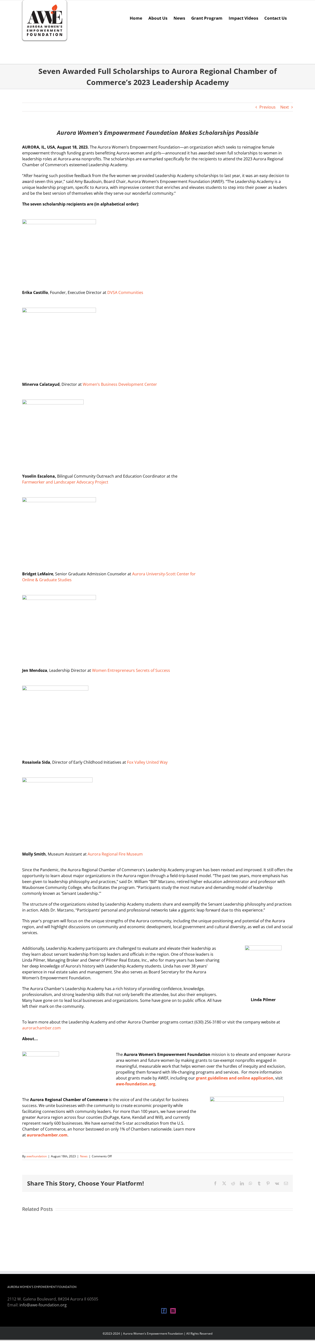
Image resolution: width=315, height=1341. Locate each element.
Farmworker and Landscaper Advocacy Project (65, 482)
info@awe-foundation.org (43, 1305)
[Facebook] (164, 1310)
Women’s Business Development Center (120, 384)
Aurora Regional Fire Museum (115, 854)
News (84, 1156)
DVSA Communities (125, 292)
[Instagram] (173, 1310)
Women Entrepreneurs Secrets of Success (131, 670)
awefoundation (36, 1156)
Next (284, 107)
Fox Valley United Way (147, 762)
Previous (267, 107)
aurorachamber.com (41, 1028)
